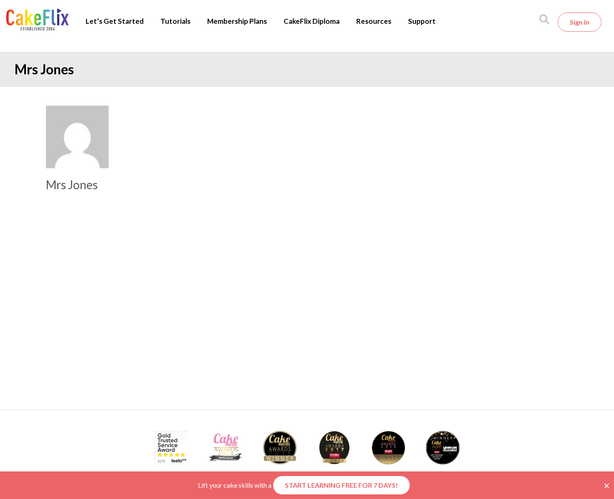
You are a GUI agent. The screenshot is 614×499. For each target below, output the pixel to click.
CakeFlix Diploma (312, 21)
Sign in (579, 22)
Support (422, 21)
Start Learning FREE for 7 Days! (341, 485)
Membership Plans (237, 21)
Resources (373, 21)
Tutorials (175, 21)
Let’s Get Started (115, 21)
